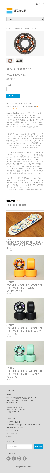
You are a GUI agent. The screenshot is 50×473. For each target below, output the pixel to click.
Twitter (8, 458)
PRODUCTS (18, 28)
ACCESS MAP (11, 434)
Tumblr (25, 458)
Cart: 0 (41, 4)
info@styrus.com (12, 402)
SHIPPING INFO (12, 431)
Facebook (14, 458)
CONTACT (10, 437)
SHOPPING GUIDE (13, 422)
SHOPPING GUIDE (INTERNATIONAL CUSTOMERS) (25, 425)
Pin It (17, 201)
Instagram (19, 458)
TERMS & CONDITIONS (14, 428)
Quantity (9, 85)
